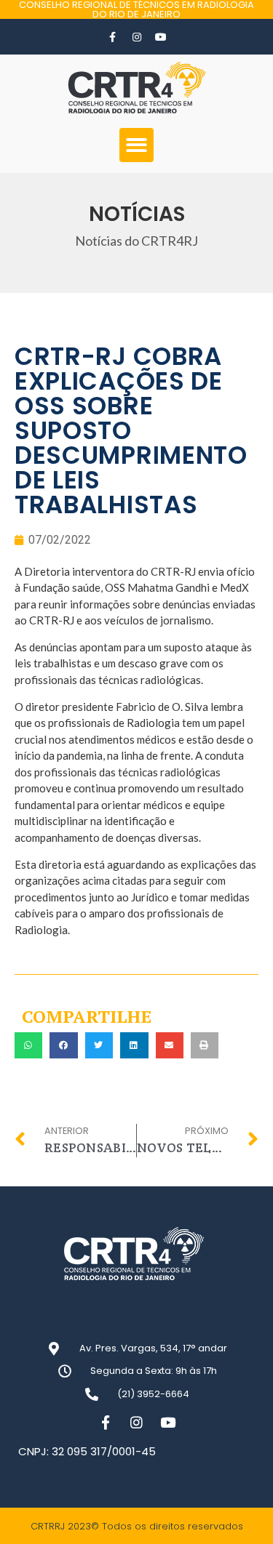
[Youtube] (161, 37)
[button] (136, 145)
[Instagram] (137, 37)
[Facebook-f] (113, 37)
